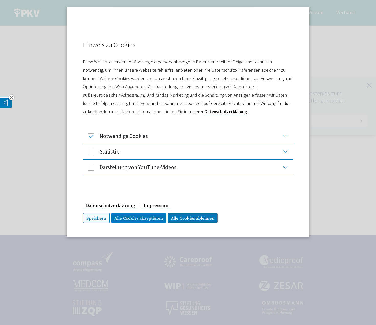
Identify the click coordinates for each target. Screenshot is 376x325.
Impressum (155, 205)
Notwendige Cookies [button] (123, 136)
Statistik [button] (109, 152)
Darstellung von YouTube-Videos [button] (137, 167)
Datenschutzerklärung (225, 112)
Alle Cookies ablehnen (192, 218)
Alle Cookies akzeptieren (138, 218)
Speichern (96, 218)
